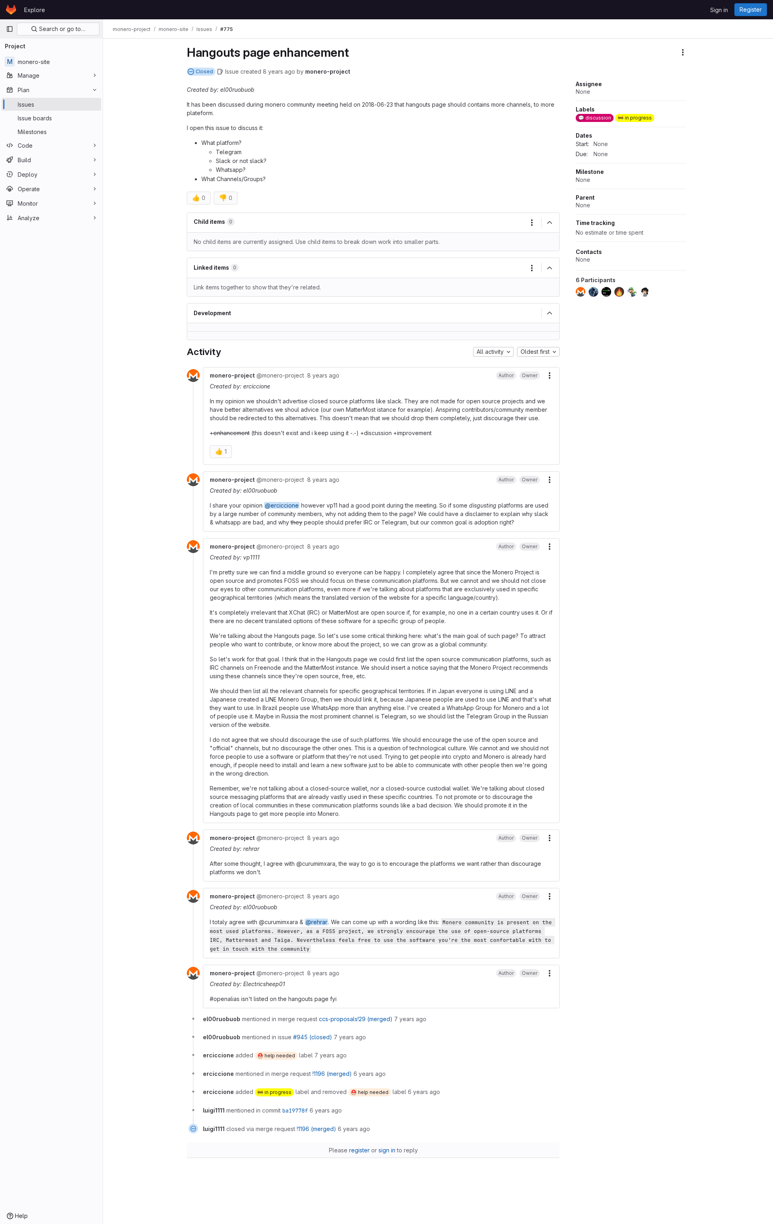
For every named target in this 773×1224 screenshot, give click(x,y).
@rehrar (316, 922)
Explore (34, 9)
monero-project (327, 71)
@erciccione (282, 505)
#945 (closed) (312, 1037)
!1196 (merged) (332, 1073)
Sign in (719, 9)
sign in (386, 1150)
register (359, 1150)
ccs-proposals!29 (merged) (356, 1019)
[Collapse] (549, 222)
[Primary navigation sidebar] (9, 29)
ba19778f (295, 1110)
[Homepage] (11, 9)
